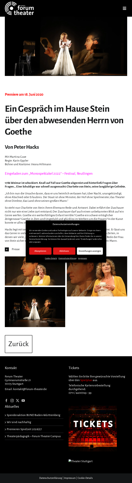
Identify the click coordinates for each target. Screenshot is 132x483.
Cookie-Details (51, 258)
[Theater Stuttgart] (81, 461)
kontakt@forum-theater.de (30, 389)
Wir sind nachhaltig (19, 422)
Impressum (82, 258)
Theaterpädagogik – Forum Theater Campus (34, 436)
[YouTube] (23, 400)
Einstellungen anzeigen (90, 251)
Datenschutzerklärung (67, 258)
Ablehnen (64, 251)
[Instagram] (12, 400)
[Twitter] (17, 400)
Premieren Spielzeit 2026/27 (24, 429)
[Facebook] (6, 400)
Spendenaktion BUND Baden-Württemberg (33, 415)
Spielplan (86, 380)
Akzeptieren (40, 251)
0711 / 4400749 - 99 (80, 392)
